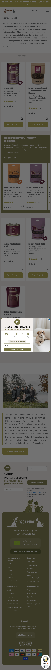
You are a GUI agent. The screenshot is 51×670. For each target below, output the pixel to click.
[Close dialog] (48, 320)
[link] (17, 341)
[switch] (45, 666)
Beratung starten (17, 349)
